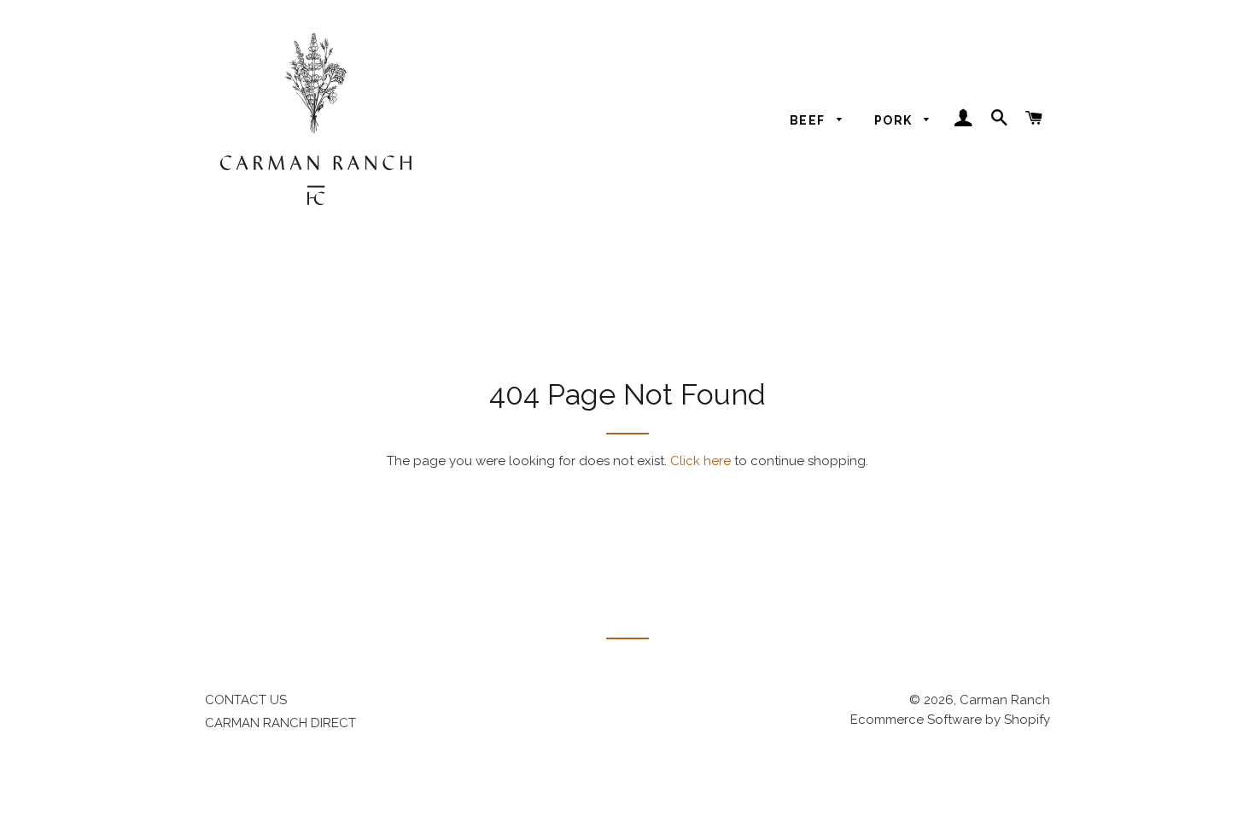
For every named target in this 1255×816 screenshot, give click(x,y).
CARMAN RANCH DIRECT (280, 723)
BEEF (809, 120)
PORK (895, 120)
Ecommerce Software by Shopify (950, 719)
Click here (700, 461)
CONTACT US (246, 700)
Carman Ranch (1005, 700)
